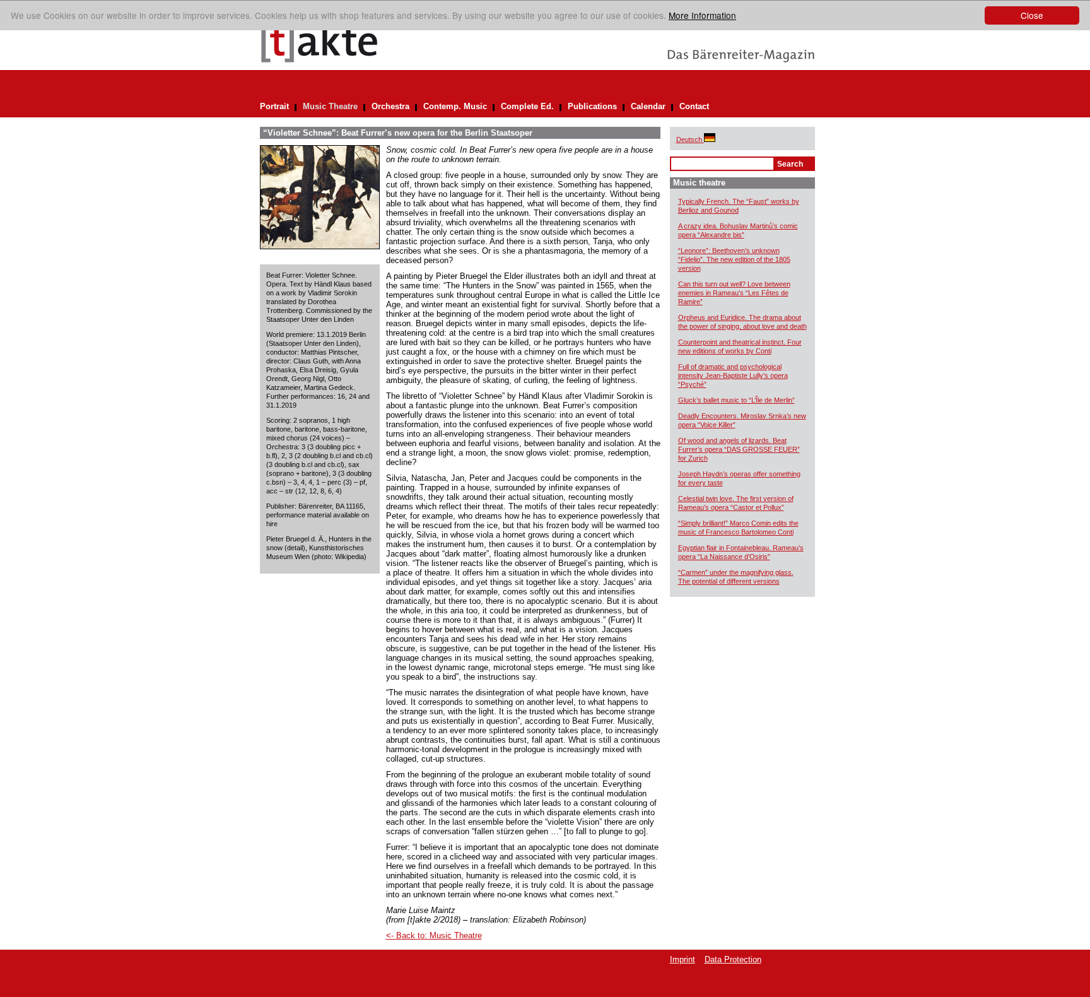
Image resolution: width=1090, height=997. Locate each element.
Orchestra (390, 106)
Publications (592, 106)
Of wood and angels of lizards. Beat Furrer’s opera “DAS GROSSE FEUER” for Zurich (739, 449)
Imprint (682, 959)
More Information (702, 15)
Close (1032, 15)
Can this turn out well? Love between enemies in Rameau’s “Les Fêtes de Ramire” (734, 292)
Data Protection (733, 959)
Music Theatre (330, 106)
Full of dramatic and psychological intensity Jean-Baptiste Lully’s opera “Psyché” (733, 375)
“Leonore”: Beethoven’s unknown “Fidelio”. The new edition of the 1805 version (734, 259)
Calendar (648, 106)
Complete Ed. (527, 106)
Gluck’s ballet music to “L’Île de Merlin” (736, 400)
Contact (694, 106)
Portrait (274, 106)
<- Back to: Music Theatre (434, 935)
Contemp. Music (455, 106)
